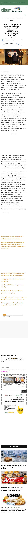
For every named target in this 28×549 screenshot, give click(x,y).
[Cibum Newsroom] (2, 40)
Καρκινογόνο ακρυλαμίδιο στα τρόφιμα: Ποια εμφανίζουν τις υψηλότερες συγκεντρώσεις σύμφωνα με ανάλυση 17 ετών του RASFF (12, 489)
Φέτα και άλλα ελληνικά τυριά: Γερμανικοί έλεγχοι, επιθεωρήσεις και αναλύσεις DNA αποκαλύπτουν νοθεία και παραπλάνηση (13, 511)
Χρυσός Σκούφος (6, 316)
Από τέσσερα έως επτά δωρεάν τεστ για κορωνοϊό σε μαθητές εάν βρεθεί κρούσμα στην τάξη (8, 384)
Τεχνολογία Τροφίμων (7, 464)
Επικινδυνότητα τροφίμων (8, 485)
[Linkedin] (24, 323)
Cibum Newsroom (7, 40)
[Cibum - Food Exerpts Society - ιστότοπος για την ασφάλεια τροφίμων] (11, 9)
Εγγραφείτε (14, 358)
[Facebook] (7, 323)
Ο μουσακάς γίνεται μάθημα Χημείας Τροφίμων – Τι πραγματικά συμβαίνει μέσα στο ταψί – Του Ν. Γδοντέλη (13, 467)
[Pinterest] (16, 323)
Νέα (12, 20)
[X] (11, 323)
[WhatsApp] (20, 323)
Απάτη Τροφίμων (5, 507)
